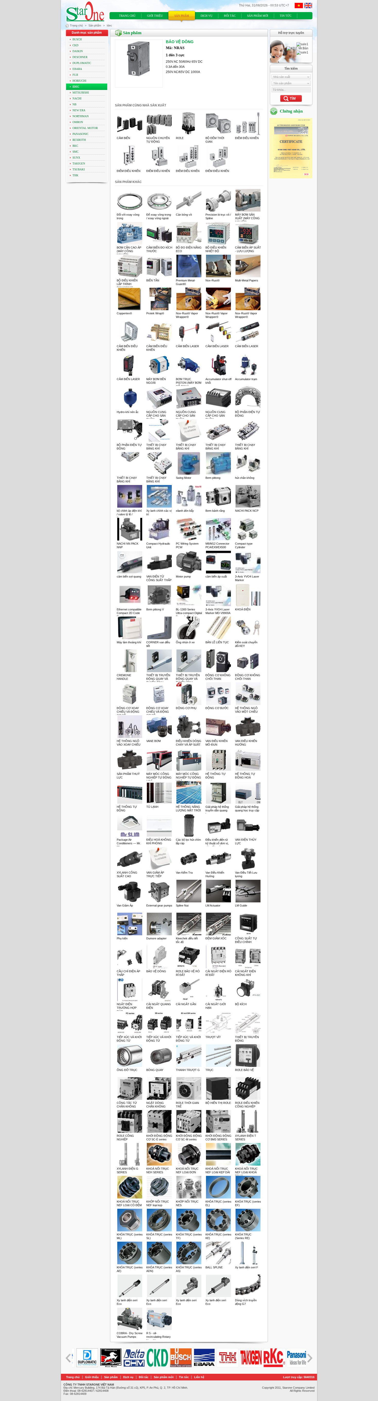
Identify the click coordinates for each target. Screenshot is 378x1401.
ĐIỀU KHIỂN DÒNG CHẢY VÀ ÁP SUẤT (188, 742)
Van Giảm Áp (125, 905)
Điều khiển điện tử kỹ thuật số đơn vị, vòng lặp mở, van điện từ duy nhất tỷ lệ (218, 845)
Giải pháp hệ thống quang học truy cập (247, 808)
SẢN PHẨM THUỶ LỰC (128, 775)
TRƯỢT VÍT (213, 1037)
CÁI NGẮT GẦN (186, 1004)
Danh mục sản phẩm (87, 32)
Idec (109, 25)
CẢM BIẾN (123, 138)
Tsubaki (79, 169)
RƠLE (180, 138)
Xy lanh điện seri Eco (127, 1302)
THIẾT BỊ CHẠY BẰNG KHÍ (156, 446)
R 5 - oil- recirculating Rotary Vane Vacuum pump (158, 1337)
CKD (75, 45)
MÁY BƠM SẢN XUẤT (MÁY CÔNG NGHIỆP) (247, 218)
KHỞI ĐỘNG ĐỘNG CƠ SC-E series (159, 1137)
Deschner (80, 57)
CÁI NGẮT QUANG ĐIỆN (158, 1006)
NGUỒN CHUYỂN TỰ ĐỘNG (158, 139)
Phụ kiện (122, 938)
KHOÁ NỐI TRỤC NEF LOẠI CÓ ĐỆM (129, 1203)
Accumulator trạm (246, 379)
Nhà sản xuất (281, 76)
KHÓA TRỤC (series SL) (159, 1236)
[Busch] (154, 1366)
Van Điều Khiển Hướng (214, 874)
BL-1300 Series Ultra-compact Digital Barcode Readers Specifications (189, 615)
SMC (75, 151)
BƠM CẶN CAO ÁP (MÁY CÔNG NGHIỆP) (129, 251)
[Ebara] (177, 1366)
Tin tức (285, 15)
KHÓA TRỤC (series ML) (130, 1236)
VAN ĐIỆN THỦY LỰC (245, 841)
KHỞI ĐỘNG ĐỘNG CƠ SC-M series (189, 1137)
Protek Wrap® (155, 313)
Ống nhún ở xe (185, 642)
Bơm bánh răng (215, 510)
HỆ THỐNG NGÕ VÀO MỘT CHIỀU (246, 710)
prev (68, 1358)
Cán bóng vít (184, 214)
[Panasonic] (271, 1366)
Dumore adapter (156, 938)
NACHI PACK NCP (246, 510)
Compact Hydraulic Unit (158, 545)
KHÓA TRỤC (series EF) (248, 1203)
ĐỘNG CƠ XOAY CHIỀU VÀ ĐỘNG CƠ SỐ (128, 712)
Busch (77, 39)
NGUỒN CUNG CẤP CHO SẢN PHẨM (156, 415)
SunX (76, 157)
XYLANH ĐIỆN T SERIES (245, 1137)
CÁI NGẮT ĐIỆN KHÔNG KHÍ (245, 973)
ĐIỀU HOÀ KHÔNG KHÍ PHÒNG (158, 841)
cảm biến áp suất (216, 576)
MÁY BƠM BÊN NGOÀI (156, 381)
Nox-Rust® (212, 280)
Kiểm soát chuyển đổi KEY (246, 644)
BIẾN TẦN (152, 280)
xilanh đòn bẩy (185, 510)
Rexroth (79, 140)
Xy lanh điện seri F (246, 1267)
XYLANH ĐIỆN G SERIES (127, 1170)
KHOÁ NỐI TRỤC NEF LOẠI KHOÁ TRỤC (246, 1172)
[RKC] (248, 1366)
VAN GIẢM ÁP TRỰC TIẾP (155, 874)
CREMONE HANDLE (124, 677)
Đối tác (230, 15)
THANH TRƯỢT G (188, 1070)
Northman (81, 116)
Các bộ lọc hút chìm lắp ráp (188, 841)
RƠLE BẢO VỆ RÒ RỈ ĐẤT (188, 973)
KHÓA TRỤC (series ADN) (159, 1269)
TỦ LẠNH (152, 806)
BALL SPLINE (214, 1267)
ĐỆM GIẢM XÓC (216, 938)
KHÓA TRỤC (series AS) (189, 1269)
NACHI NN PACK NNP (127, 545)
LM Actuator (212, 905)
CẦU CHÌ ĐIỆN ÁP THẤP (128, 973)
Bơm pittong (212, 477)
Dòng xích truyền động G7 (246, 1302)
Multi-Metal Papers (246, 280)
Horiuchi (79, 80)
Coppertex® (124, 313)
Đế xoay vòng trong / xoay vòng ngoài (158, 216)
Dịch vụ (206, 15)
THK (75, 175)
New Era (79, 110)
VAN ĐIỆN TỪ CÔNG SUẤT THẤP (159, 578)
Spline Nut (182, 905)
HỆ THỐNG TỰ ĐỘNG (215, 775)
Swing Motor (183, 477)
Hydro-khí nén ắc (128, 412)
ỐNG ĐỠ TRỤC (127, 1070)
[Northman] (294, 1366)
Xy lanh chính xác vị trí (159, 512)
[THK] (201, 1366)
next (309, 1358)
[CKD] (131, 1366)
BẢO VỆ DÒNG (156, 971)
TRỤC (209, 1070)
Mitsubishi (81, 92)
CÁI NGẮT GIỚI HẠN (215, 1006)
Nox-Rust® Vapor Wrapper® (187, 315)
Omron (78, 122)
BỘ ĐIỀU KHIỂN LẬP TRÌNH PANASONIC (127, 284)
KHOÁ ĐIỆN (242, 609)
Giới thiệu (155, 15)
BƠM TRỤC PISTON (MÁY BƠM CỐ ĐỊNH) (188, 383)
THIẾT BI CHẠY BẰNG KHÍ (127, 479)
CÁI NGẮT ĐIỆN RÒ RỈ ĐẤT (218, 973)
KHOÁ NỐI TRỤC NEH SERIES (157, 1170)
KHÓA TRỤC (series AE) (130, 1269)
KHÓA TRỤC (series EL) (218, 1203)
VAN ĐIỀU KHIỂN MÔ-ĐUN (216, 742)
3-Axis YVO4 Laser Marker (247, 578)
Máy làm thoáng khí (129, 642)
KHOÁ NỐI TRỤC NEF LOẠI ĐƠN (187, 1170)
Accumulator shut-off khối (218, 381)
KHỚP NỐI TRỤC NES (187, 1203)
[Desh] (84, 1366)
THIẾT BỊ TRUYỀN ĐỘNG (247, 1039)
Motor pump (183, 576)
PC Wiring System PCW (187, 545)
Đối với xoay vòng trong (128, 216)
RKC (75, 145)
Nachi (77, 98)
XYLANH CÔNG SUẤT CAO (127, 874)
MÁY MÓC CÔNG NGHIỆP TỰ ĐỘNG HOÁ (159, 777)
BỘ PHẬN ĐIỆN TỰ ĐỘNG (247, 413)
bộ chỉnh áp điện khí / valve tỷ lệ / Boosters (129, 514)
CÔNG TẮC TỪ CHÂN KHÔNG (127, 1104)
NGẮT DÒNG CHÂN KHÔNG (156, 1104)
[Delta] (107, 1366)
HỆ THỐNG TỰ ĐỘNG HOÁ (245, 775)
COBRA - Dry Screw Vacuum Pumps (129, 1335)
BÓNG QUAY (154, 1070)
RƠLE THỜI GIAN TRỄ (187, 1104)
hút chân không (244, 477)
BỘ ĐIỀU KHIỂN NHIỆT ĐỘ (215, 249)
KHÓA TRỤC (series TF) (189, 1236)
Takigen (79, 163)
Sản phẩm (181, 15)
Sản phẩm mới (257, 15)
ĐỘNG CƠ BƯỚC (217, 708)
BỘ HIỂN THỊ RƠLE (218, 1102)
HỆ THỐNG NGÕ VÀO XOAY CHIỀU (128, 742)
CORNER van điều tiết (158, 644)
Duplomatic (82, 63)
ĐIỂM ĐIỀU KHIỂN (247, 138)
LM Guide (241, 905)
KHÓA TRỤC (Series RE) (243, 1236)
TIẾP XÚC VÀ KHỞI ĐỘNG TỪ (129, 1039)
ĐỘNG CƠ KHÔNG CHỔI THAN (218, 677)
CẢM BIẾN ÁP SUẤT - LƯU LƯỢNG (248, 249)
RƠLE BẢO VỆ (244, 1070)
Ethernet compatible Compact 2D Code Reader (129, 613)
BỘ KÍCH (241, 1004)
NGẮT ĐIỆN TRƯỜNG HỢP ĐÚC (127, 1008)
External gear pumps (159, 905)
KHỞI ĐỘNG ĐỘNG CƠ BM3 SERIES (218, 1137)
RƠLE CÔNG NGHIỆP (125, 1137)
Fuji (75, 75)
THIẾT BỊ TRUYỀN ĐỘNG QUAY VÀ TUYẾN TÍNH (158, 679)
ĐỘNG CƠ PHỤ (186, 708)
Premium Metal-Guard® (185, 282)
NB (74, 104)
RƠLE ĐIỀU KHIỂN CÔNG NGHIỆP (247, 1104)
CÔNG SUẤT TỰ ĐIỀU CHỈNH (246, 940)
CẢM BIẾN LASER (187, 346)
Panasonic (80, 134)
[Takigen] (224, 1366)
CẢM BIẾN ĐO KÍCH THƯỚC (159, 249)
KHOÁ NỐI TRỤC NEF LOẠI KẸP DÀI (217, 1170)
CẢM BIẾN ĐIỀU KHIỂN (127, 348)
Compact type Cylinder (244, 545)
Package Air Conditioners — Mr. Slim (129, 843)
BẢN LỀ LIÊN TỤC (217, 642)
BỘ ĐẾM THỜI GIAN (214, 139)
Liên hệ (124, 23)
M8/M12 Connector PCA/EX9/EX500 (217, 545)
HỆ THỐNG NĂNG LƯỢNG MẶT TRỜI (188, 808)
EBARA (77, 69)
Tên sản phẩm (282, 83)
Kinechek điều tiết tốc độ (187, 940)
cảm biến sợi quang (129, 576)
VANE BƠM (153, 741)
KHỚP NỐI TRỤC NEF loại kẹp (157, 1203)
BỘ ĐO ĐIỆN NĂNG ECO (189, 249)
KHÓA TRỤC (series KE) (218, 1236)
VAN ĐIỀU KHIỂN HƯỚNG (246, 742)
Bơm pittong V (155, 609)
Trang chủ (127, 15)
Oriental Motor (85, 128)
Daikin (78, 51)
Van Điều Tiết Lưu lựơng (246, 874)
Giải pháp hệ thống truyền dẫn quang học (217, 810)
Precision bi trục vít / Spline (218, 216)
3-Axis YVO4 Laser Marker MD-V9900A (217, 611)
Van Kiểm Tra (184, 872)
